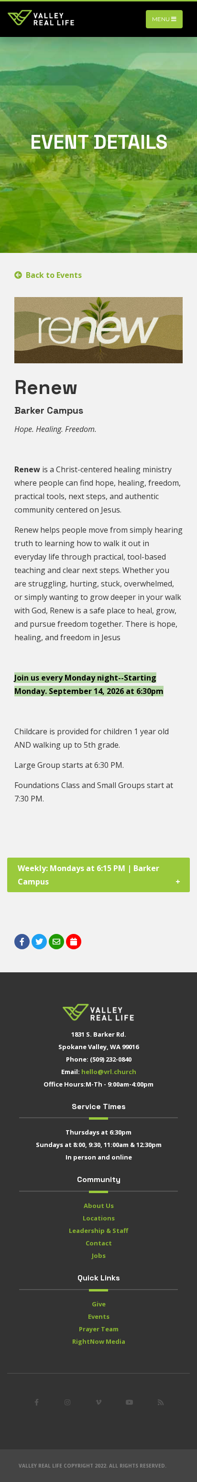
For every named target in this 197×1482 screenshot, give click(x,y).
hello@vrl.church (108, 1071)
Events (98, 1316)
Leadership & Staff (98, 1230)
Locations (99, 1218)
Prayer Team (99, 1329)
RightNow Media (98, 1341)
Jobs (99, 1255)
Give (99, 1304)
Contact (99, 1243)
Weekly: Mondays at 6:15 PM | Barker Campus (88, 875)
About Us (99, 1205)
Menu (161, 19)
